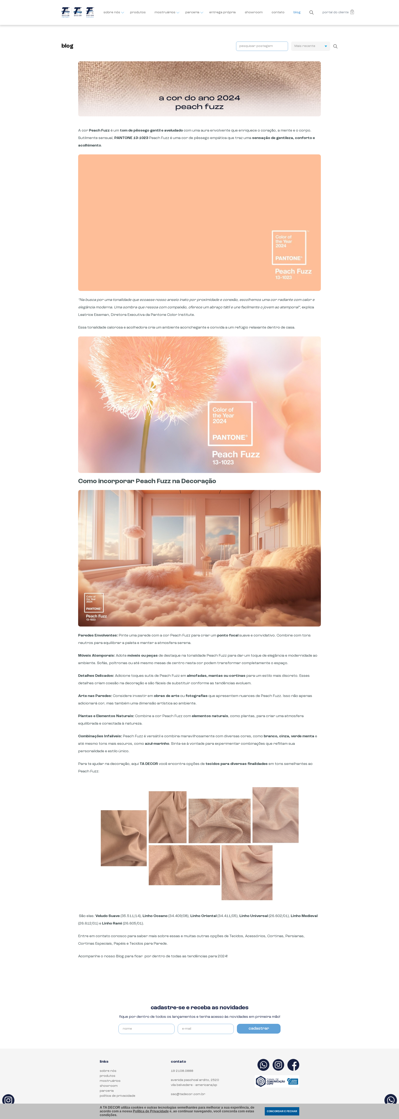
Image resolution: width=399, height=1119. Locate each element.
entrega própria (222, 12)
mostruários (165, 12)
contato (278, 12)
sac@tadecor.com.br (188, 1094)
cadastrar (259, 1029)
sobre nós (111, 12)
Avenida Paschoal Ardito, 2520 (195, 1080)
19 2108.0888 (182, 1071)
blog (296, 12)
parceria (192, 12)
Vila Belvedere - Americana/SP (194, 1085)
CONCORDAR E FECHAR (282, 1111)
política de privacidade (117, 1096)
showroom (254, 12)
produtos (138, 12)
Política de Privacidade (151, 1111)
